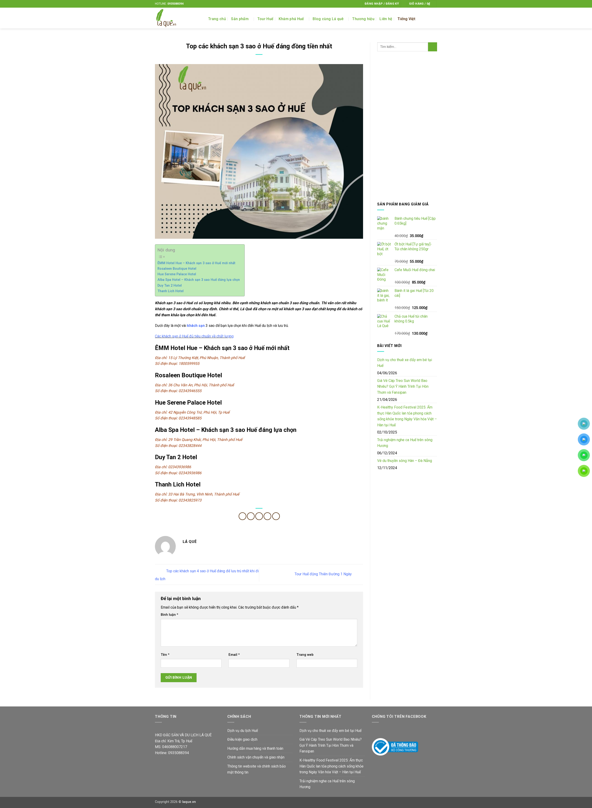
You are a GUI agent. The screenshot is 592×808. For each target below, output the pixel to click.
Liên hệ (385, 19)
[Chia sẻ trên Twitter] (251, 516)
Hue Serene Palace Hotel (176, 274)
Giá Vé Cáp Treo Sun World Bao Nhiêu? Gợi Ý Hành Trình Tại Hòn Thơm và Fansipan (403, 386)
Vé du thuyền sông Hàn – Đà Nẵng (404, 460)
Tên (165, 655)
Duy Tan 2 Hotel (169, 286)
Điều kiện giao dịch (242, 739)
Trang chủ (217, 19)
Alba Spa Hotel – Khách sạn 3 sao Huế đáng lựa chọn (198, 280)
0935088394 (175, 3)
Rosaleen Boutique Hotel (176, 269)
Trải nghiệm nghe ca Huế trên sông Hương (404, 443)
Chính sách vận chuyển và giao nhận (255, 757)
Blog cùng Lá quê (328, 19)
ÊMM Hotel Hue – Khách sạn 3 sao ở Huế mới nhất (196, 263)
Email (234, 655)
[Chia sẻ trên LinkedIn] (276, 516)
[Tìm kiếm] (435, 19)
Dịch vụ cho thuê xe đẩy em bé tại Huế (404, 363)
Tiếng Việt (406, 19)
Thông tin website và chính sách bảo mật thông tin (256, 769)
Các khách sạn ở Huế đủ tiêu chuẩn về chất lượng (194, 336)
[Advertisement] (407, 126)
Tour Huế (265, 19)
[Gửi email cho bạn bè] (259, 516)
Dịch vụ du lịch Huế (242, 730)
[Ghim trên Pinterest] (267, 516)
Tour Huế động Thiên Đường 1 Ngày (324, 574)
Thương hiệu (363, 19)
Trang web (305, 655)
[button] (382, 4)
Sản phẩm (240, 19)
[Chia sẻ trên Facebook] (242, 516)
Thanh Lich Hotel (170, 291)
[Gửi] (432, 46)
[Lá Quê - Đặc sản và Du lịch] (178, 18)
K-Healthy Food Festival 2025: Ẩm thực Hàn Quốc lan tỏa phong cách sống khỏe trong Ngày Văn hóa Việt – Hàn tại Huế (407, 416)
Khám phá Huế (291, 19)
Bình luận (169, 615)
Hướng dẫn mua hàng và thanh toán (255, 748)
